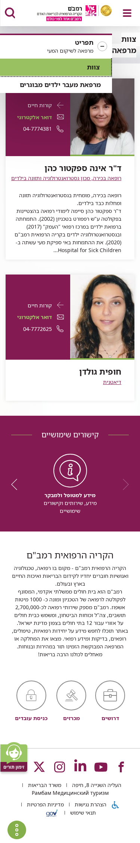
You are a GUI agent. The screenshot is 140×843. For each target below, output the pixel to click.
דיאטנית (112, 381)
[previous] (123, 484)
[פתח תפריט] (127, 13)
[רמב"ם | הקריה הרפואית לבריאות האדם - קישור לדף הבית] (65, 14)
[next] (16, 484)
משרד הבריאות (44, 784)
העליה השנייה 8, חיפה (96, 784)
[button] (56, 46)
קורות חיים (40, 105)
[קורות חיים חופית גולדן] (102, 315)
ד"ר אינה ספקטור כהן (82, 168)
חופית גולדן (100, 371)
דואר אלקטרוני (34, 117)
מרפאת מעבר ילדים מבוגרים (60, 84)
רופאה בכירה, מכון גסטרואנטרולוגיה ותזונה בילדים (66, 178)
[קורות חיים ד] (102, 116)
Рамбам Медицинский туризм (70, 792)
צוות (93, 67)
